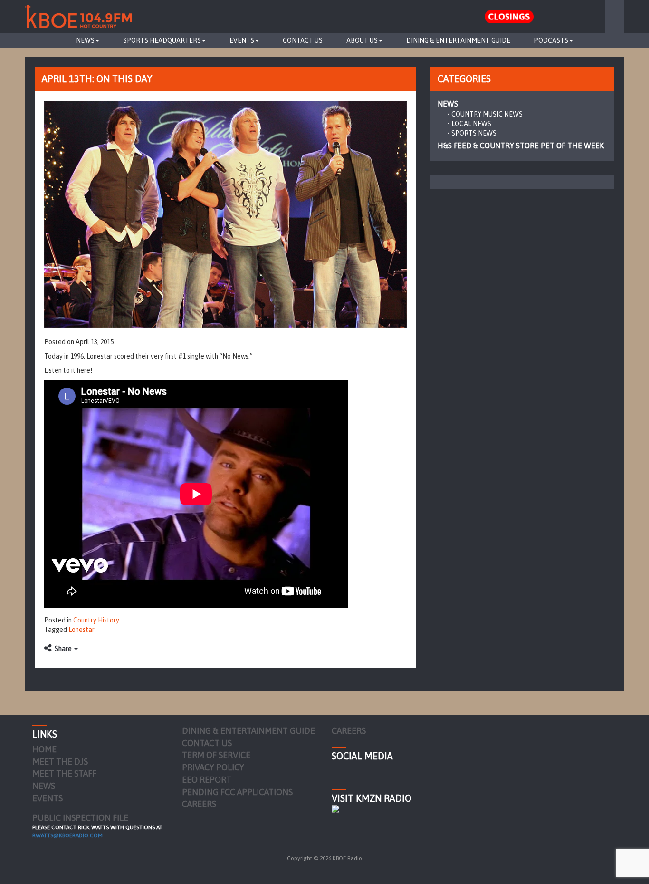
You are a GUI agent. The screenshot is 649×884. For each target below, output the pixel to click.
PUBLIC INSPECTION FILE (80, 818)
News (85, 40)
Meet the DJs (60, 762)
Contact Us (303, 40)
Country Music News (487, 114)
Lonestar (81, 629)
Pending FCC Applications (237, 792)
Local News (471, 123)
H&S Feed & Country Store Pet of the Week (521, 145)
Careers (199, 804)
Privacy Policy (213, 767)
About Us (362, 40)
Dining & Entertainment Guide (458, 40)
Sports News (473, 133)
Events (241, 40)
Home (44, 749)
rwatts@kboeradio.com (67, 835)
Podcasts (551, 40)
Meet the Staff (64, 773)
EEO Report (206, 780)
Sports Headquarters (162, 40)
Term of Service (216, 755)
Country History (96, 620)
